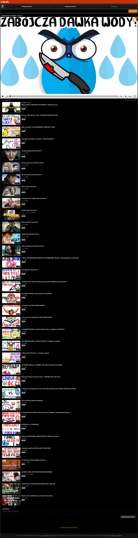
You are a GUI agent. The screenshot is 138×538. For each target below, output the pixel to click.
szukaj (133, 11)
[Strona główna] (5, 2)
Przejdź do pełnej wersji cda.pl (69, 527)
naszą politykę (46, 535)
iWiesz (7, 100)
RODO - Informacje (116, 535)
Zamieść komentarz (128, 517)
